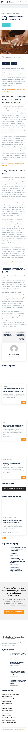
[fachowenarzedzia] (14, 2)
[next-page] (5, 538)
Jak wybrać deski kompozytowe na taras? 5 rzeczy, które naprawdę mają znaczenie (17, 560)
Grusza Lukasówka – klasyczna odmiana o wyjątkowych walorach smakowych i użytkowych (13, 463)
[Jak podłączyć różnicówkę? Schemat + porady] (5, 665)
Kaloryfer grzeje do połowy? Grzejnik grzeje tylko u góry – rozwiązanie (18, 673)
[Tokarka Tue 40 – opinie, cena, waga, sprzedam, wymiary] (14, 507)
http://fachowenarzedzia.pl (14, 356)
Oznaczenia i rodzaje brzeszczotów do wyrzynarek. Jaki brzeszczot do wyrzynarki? (20, 337)
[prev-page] (3, 538)
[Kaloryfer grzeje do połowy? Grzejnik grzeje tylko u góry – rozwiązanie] (5, 674)
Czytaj (23, 402)
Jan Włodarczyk (9, 57)
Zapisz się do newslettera (14, 612)
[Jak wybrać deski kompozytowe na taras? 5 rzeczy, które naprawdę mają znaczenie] (14, 412)
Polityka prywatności (21, 729)
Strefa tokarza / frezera (10, 13)
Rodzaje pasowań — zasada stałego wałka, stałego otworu (8, 335)
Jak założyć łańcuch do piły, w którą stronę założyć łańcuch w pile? (18, 682)
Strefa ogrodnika (7, 459)
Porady (5, 386)
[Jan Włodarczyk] (3, 57)
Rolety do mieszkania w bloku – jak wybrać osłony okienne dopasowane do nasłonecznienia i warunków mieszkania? (13, 390)
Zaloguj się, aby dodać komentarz (14, 488)
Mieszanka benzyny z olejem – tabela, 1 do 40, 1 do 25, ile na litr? (18, 654)
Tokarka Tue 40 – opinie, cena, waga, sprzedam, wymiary (12, 521)
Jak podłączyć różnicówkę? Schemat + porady (17, 662)
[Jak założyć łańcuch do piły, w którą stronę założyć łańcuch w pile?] (5, 683)
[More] (19, 63)
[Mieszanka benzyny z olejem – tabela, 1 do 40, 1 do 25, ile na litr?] (5, 656)
